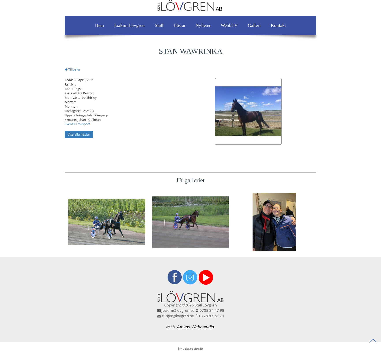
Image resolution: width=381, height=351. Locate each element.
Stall (159, 25)
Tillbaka (73, 69)
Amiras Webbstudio (195, 327)
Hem (99, 25)
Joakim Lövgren (129, 25)
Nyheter (203, 25)
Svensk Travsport (77, 124)
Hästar (179, 25)
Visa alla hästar (79, 134)
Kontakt (278, 25)
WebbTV (229, 25)
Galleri (254, 25)
